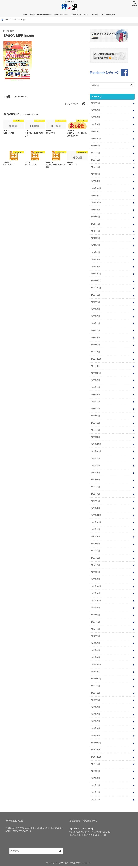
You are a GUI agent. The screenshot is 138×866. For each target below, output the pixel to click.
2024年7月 (95, 224)
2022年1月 (95, 437)
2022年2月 (95, 430)
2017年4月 (95, 799)
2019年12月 (96, 586)
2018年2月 (95, 728)
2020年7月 (95, 544)
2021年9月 (95, 458)
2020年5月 (95, 558)
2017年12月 (96, 743)
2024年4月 (95, 245)
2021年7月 (95, 472)
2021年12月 (96, 444)
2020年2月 (95, 579)
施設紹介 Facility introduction (40, 14)
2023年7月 (95, 309)
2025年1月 (95, 181)
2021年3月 (95, 501)
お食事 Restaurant (61, 14)
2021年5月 (95, 487)
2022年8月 (95, 387)
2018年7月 (95, 700)
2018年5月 (95, 714)
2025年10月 (96, 138)
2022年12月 (96, 359)
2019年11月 (96, 593)
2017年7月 (95, 778)
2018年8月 (95, 693)
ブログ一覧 (94, 14)
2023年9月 (95, 295)
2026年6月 (95, 103)
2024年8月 (95, 217)
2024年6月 (95, 231)
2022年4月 (95, 416)
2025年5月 (95, 160)
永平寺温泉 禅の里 (67, 863)
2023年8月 (95, 302)
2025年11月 (96, 131)
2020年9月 (95, 529)
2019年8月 (95, 615)
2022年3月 (95, 423)
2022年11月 (96, 366)
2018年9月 (95, 686)
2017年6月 (95, 785)
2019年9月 (95, 608)
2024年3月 (95, 252)
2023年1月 (95, 352)
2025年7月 (95, 153)
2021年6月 (95, 480)
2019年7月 (95, 622)
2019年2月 (95, 650)
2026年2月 (95, 117)
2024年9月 (95, 210)
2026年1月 (95, 124)
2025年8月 (95, 146)
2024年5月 (95, 238)
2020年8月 (95, 536)
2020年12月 (96, 515)
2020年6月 (95, 551)
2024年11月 (96, 195)
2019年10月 (96, 600)
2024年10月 (96, 202)
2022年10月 (96, 373)
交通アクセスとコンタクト (80, 14)
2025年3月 (95, 167)
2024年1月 (95, 266)
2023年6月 (95, 316)
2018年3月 (95, 721)
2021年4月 (95, 494)
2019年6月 (95, 629)
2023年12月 (96, 273)
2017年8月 (95, 771)
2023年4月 (95, 330)
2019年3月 (95, 643)
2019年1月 (95, 657)
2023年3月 (95, 337)
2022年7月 (95, 394)
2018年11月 (96, 671)
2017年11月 (96, 750)
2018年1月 (95, 735)
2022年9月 (95, 380)
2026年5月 (95, 110)
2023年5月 (95, 323)
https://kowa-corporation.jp (81, 828)
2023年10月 (96, 288)
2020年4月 (95, 565)
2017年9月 (95, 764)
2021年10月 (96, 451)
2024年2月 (95, 259)
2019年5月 (95, 636)
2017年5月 (95, 792)
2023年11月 (96, 281)
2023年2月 (95, 345)
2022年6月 (95, 401)
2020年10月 (96, 522)
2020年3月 (95, 572)
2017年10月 (96, 757)
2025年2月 (95, 174)
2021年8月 (95, 465)
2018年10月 (96, 679)
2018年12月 (96, 664)
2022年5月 (95, 409)
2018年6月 (95, 707)
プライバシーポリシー (107, 14)
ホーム (25, 14)
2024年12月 (96, 188)
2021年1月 (95, 508)
